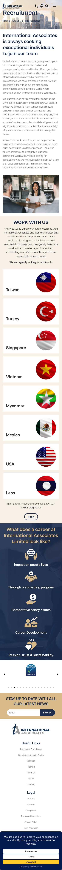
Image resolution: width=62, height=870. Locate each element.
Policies (31, 798)
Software (31, 760)
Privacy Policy (31, 822)
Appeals (31, 804)
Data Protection (31, 827)
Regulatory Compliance (31, 749)
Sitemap (31, 784)
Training (31, 766)
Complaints (31, 810)
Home (6, 20)
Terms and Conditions (31, 816)
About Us (17, 20)
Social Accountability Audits (31, 755)
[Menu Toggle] (54, 5)
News (31, 778)
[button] (4, 674)
